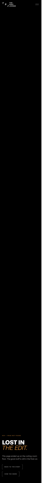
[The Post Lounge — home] (9, 4)
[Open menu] (37, 4)
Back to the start (12, 467)
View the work (10, 474)
